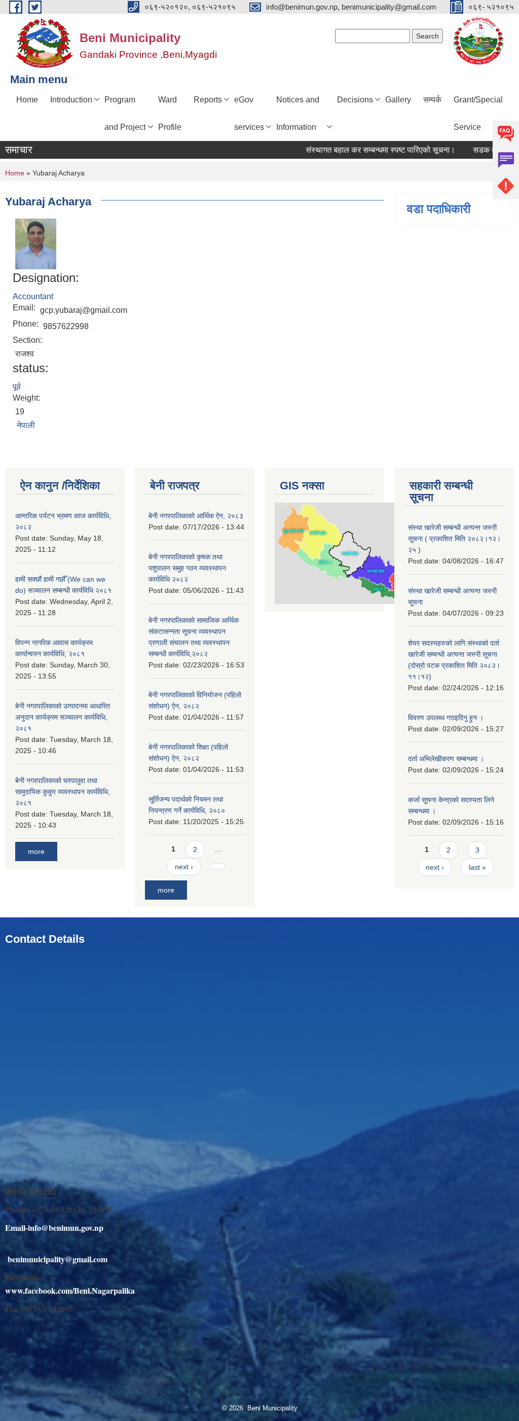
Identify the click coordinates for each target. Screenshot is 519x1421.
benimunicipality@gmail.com (57, 1259)
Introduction (71, 99)
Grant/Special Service (478, 113)
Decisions (355, 99)
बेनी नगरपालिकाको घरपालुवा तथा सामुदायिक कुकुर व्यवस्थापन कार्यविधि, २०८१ (62, 791)
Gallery (398, 99)
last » (477, 867)
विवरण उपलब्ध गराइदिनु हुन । (446, 718)
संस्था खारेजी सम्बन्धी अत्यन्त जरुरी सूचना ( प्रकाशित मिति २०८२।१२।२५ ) (454, 538)
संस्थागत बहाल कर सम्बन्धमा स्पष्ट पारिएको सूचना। (361, 150)
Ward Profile (169, 113)
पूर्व (17, 386)
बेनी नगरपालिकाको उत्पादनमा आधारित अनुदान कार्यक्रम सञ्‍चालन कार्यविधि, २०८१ (62, 717)
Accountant (33, 296)
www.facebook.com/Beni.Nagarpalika (70, 1290)
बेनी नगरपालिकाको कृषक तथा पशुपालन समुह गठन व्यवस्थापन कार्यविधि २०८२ (187, 568)
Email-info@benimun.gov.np (54, 1227)
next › (184, 867)
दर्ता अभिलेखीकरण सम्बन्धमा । (446, 759)
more (36, 851)
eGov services (249, 113)
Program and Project (124, 113)
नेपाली (26, 425)
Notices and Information (297, 113)
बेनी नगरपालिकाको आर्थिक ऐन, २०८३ (196, 516)
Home (27, 99)
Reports (208, 99)
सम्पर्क (432, 99)
